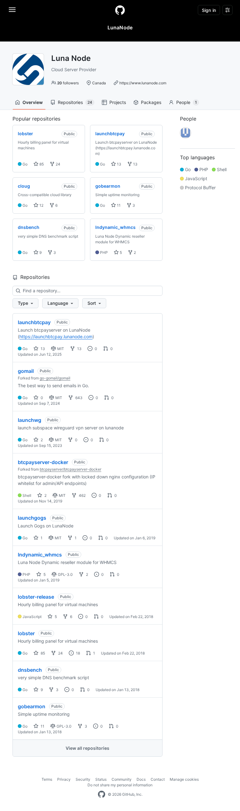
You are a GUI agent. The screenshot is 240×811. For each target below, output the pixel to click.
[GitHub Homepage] (101, 794)
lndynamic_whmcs (40, 554)
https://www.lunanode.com (142, 83)
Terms (47, 779)
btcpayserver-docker (43, 462)
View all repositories (87, 748)
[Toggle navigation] (12, 9)
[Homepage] (120, 10)
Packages (151, 102)
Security (83, 779)
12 (40, 205)
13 (118, 164)
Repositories (75, 102)
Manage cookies (184, 779)
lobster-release (36, 597)
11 (118, 205)
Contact (158, 779)
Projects (117, 102)
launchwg (29, 420)
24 (57, 164)
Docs (141, 779)
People (186, 102)
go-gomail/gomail (55, 378)
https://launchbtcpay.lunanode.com (55, 336)
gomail (26, 371)
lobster (26, 633)
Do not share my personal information (120, 785)
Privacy (64, 779)
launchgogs (32, 518)
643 (78, 397)
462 (82, 495)
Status (101, 779)
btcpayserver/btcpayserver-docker (70, 469)
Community (122, 779)
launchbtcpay (34, 322)
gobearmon (31, 706)
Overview (32, 102)
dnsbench (30, 670)
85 (41, 164)
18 (77, 653)
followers (68, 83)
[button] (25, 303)
